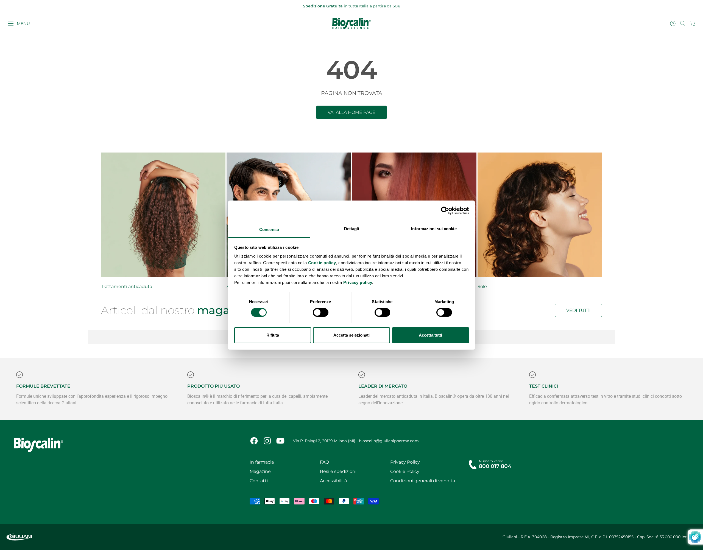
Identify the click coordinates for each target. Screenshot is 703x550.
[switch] (320, 312)
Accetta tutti (430, 335)
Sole (482, 286)
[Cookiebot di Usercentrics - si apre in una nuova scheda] (445, 211)
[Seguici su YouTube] (280, 440)
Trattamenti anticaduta (126, 286)
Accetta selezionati (351, 335)
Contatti (259, 480)
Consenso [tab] (269, 229)
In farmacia (262, 462)
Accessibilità (333, 480)
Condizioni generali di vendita (422, 480)
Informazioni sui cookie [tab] (433, 228)
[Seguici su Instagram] (267, 440)
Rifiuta (272, 335)
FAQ (324, 462)
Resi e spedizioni (338, 471)
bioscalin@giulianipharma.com (389, 440)
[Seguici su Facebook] (254, 440)
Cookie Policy (404, 471)
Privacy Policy (405, 462)
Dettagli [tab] (351, 228)
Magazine (260, 471)
